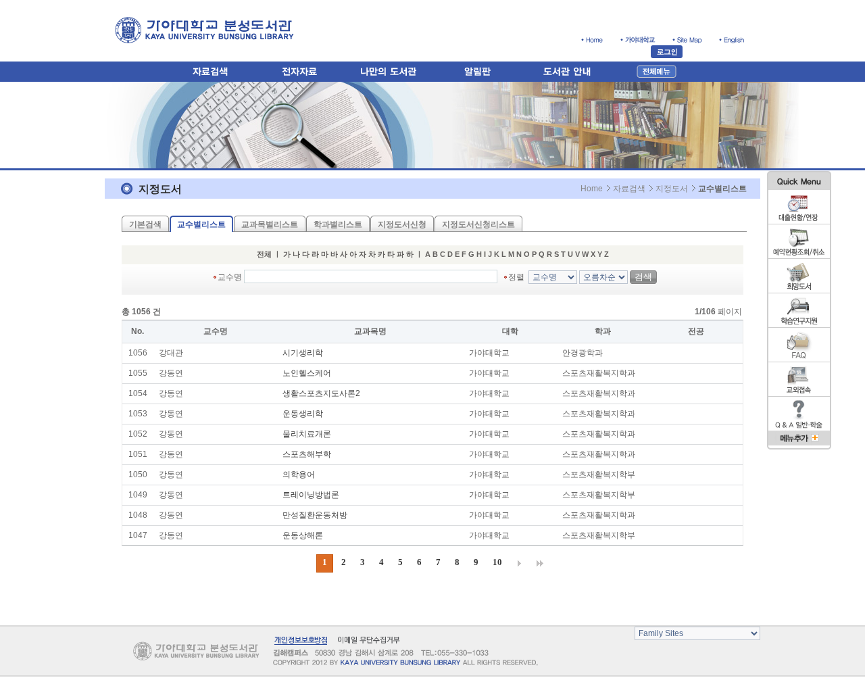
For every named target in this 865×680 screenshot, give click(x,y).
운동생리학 (302, 413)
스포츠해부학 (306, 454)
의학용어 (298, 474)
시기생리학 (302, 353)
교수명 (230, 277)
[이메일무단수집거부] (367, 639)
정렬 (517, 277)
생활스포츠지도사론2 (321, 393)
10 (497, 562)
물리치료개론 (306, 434)
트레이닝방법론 (310, 495)
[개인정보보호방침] (300, 639)
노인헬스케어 (306, 373)
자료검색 (629, 188)
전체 (264, 254)
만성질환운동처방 (314, 515)
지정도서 (672, 188)
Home (591, 188)
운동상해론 (302, 535)
